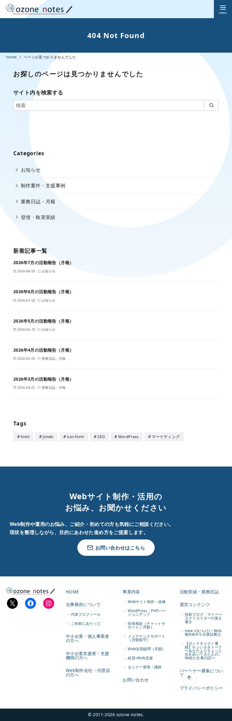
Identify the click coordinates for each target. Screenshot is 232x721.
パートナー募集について (201, 673)
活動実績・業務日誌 (199, 592)
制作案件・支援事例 (43, 185)
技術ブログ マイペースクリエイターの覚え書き (203, 618)
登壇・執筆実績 (38, 217)
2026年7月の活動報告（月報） (43, 262)
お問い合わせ (136, 680)
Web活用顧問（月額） (147, 648)
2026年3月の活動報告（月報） (43, 379)
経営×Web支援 (140, 657)
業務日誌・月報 (38, 201)
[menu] (223, 9)
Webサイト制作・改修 (147, 601)
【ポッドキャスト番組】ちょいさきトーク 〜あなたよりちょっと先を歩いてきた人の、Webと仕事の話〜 (203, 650)
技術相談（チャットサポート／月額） (146, 625)
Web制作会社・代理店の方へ (88, 672)
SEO (101, 436)
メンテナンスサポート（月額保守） (146, 638)
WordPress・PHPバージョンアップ (147, 612)
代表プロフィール (86, 614)
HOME (72, 592)
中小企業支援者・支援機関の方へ (87, 655)
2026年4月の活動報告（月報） (43, 350)
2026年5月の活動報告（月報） (43, 321)
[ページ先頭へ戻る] (189, 678)
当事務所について (83, 604)
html (25, 436)
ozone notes (129, 714)
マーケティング (166, 436)
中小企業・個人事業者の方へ (87, 638)
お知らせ (31, 169)
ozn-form (75, 436)
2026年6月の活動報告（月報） (43, 291)
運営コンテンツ (195, 604)
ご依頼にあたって (86, 623)
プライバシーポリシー (201, 688)
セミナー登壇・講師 (145, 667)
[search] (211, 105)
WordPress (128, 436)
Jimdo (48, 436)
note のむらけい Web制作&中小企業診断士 (203, 632)
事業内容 (131, 592)
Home (12, 57)
